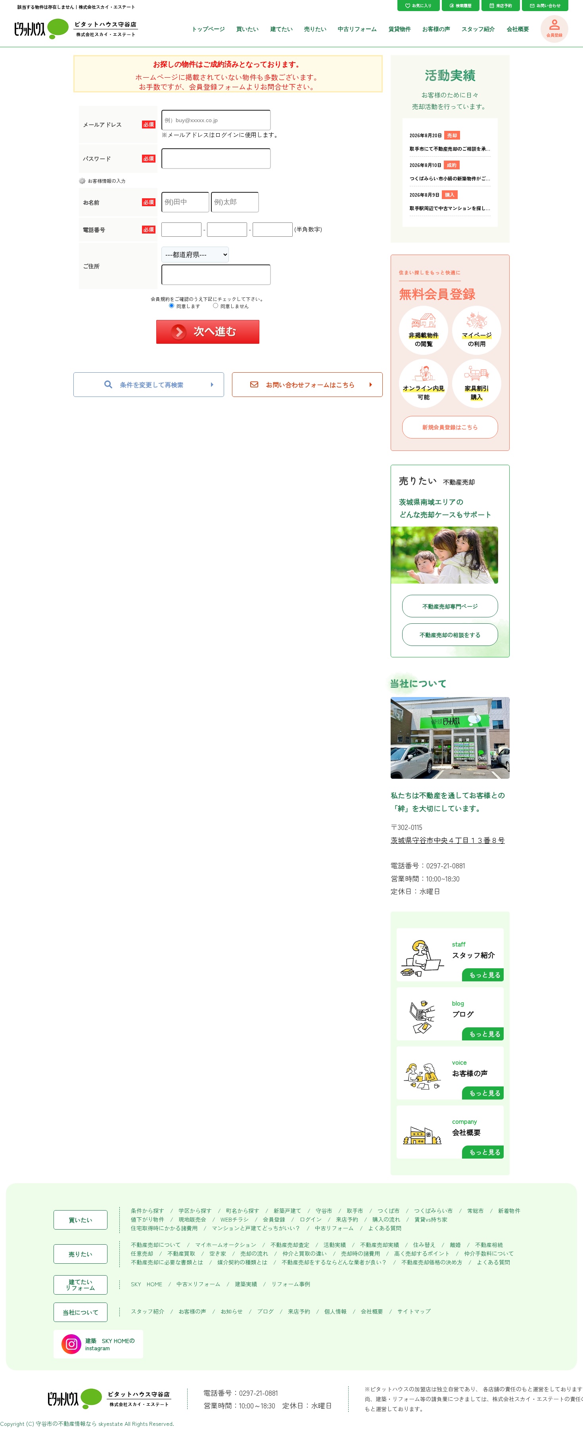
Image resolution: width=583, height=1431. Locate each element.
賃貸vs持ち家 (430, 1219)
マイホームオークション (225, 1245)
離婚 (455, 1245)
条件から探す (147, 1211)
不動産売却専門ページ (450, 606)
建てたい (281, 29)
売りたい (315, 29)
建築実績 (246, 1284)
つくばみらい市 (433, 1211)
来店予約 (347, 1219)
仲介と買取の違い (304, 1253)
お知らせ (232, 1311)
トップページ (208, 29)
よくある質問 (384, 1228)
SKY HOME (146, 1284)
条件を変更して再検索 (152, 384)
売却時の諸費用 (360, 1253)
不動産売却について (156, 1245)
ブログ (265, 1311)
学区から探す (195, 1211)
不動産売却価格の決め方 (431, 1262)
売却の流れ (254, 1253)
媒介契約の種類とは (242, 1262)
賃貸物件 (400, 29)
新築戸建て (287, 1211)
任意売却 (142, 1253)
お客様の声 (436, 29)
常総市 (475, 1211)
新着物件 (509, 1211)
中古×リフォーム (198, 1284)
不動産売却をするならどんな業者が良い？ (334, 1262)
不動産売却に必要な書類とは (167, 1262)
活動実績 (335, 1245)
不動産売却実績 (379, 1245)
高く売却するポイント (422, 1253)
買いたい (247, 29)
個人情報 (335, 1311)
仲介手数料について (489, 1253)
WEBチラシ (235, 1219)
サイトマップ (414, 1311)
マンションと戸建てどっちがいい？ (256, 1228)
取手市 (355, 1211)
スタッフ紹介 (478, 29)
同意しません (234, 306)
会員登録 (274, 1219)
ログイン (310, 1219)
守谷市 (324, 1211)
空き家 (217, 1253)
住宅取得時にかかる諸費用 (164, 1228)
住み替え (424, 1245)
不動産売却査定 (289, 1245)
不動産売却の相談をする (450, 635)
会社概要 (518, 29)
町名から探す (242, 1211)
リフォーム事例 (290, 1284)
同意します (187, 306)
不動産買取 (181, 1253)
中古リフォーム (357, 29)
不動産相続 (489, 1245)
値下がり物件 (147, 1219)
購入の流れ (386, 1219)
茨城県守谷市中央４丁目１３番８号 (448, 840)
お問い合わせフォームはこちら (310, 384)
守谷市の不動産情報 (61, 1423)
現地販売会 (192, 1219)
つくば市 (389, 1211)
